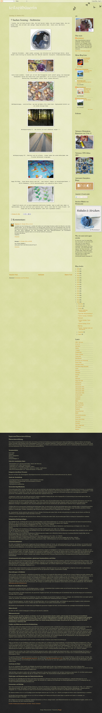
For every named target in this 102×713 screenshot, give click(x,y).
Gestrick (77, 374)
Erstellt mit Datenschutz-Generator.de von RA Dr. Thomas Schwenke (25, 703)
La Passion (77, 397)
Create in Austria (79, 354)
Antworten (17, 236)
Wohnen (77, 429)
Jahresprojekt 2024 (79, 388)
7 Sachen (77, 350)
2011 (78, 302)
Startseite (41, 275)
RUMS (76, 413)
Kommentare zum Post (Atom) (22, 277)
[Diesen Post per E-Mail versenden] (24, 214)
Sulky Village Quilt (79, 425)
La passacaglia (78, 394)
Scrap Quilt (77, 417)
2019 (78, 284)
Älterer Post (68, 275)
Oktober (80, 308)
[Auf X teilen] (27, 214)
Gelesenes (77, 372)
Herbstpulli (80, 318)
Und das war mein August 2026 (88, 71)
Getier (76, 376)
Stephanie (17, 224)
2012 (78, 299)
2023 (78, 275)
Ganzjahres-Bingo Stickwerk (81, 366)
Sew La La (77, 421)
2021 (78, 280)
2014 (78, 295)
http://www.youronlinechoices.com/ (54, 658)
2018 (78, 286)
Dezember (80, 303)
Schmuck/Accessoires (80, 415)
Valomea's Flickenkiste (82, 69)
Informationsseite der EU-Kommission (17, 583)
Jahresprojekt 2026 (79, 392)
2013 (78, 297)
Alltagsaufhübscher (82, 98)
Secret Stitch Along (79, 419)
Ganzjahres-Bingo (79, 364)
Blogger (59, 709)
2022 (78, 277)
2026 (78, 269)
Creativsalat (78, 356)
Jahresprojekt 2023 (79, 386)
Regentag (80, 325)
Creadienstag (78, 352)
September (81, 332)
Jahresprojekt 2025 (79, 390)
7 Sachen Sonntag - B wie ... (84, 323)
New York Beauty (79, 403)
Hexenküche (78, 384)
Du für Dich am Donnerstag (81, 360)
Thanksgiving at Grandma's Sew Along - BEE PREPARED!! (87, 90)
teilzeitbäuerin (23, 7)
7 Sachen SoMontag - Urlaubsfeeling (83, 311)
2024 (78, 273)
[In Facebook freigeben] (28, 214)
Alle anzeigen (90, 109)
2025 (78, 271)
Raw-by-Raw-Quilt (79, 405)
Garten (76, 368)
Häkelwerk (77, 378)
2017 (78, 288)
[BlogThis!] (25, 214)
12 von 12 (77, 344)
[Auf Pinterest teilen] (30, 214)
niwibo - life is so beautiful (83, 58)
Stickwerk (77, 423)
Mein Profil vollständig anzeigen (82, 50)
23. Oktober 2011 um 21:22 (26, 224)
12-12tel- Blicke (87, 99)
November (80, 306)
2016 (78, 291)
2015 (78, 293)
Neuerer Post (13, 275)
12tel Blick (77, 346)
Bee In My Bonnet (81, 87)
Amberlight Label (81, 80)
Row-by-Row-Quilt (79, 411)
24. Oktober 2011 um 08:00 (25, 241)
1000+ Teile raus (79, 342)
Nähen (76, 401)
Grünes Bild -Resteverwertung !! (85, 313)
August (80, 334)
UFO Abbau (78, 427)
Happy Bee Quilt (79, 380)
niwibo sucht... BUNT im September (87, 60)
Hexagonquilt (78, 382)
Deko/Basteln (78, 358)
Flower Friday (78, 362)
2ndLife (77, 348)
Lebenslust (77, 399)
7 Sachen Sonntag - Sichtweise (85, 315)
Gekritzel (77, 370)
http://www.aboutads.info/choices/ (29, 658)
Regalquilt (77, 409)
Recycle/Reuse (78, 407)
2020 (78, 282)
